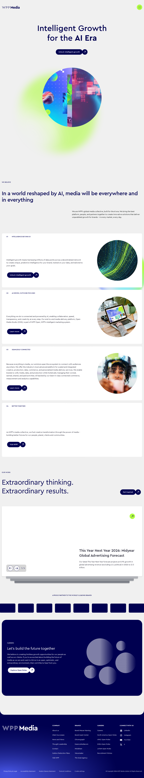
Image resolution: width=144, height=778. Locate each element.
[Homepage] (20, 728)
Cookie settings (79, 771)
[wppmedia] (11, 7)
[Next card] (16, 568)
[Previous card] (10, 568)
